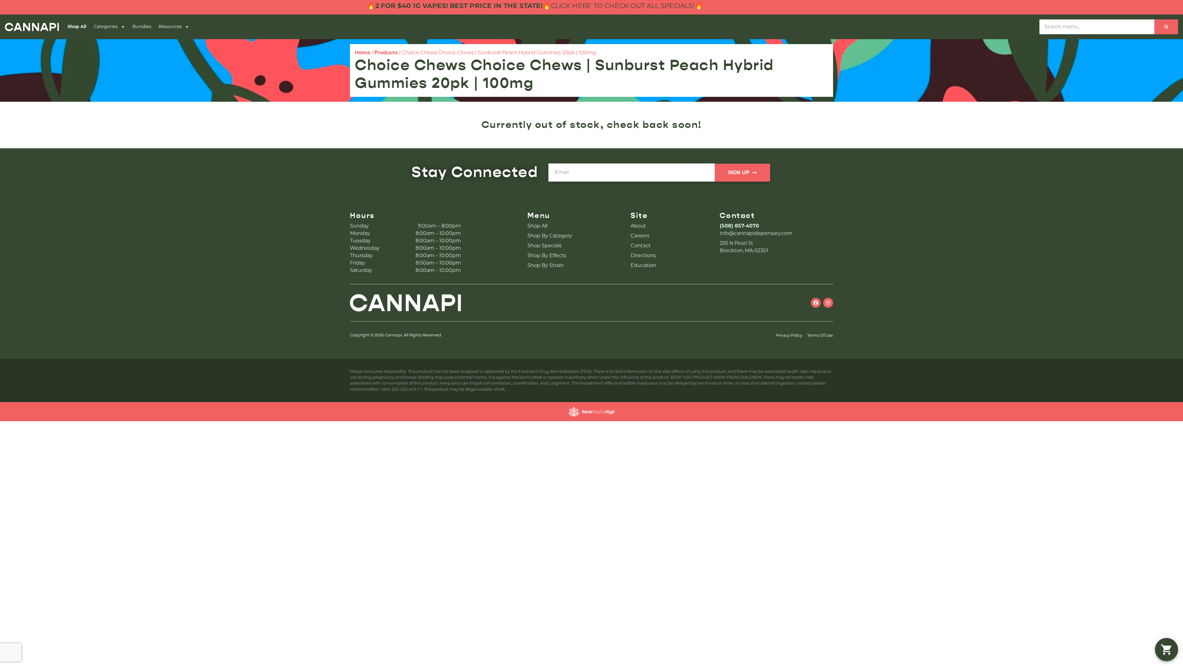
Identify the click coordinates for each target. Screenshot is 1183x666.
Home (362, 53)
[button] (1166, 649)
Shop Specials (544, 246)
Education (643, 265)
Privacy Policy (789, 335)
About (638, 226)
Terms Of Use (820, 335)
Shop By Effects (546, 255)
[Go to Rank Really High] (591, 411)
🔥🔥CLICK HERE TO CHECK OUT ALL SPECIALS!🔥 (502, 6)
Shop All (76, 26)
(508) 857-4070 (739, 226)
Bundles (141, 26)
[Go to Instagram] (828, 303)
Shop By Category (549, 236)
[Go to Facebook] (816, 303)
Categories (106, 26)
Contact (641, 246)
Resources (170, 26)
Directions (643, 255)
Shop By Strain (545, 265)
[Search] (1166, 26)
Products (386, 53)
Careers (640, 236)
